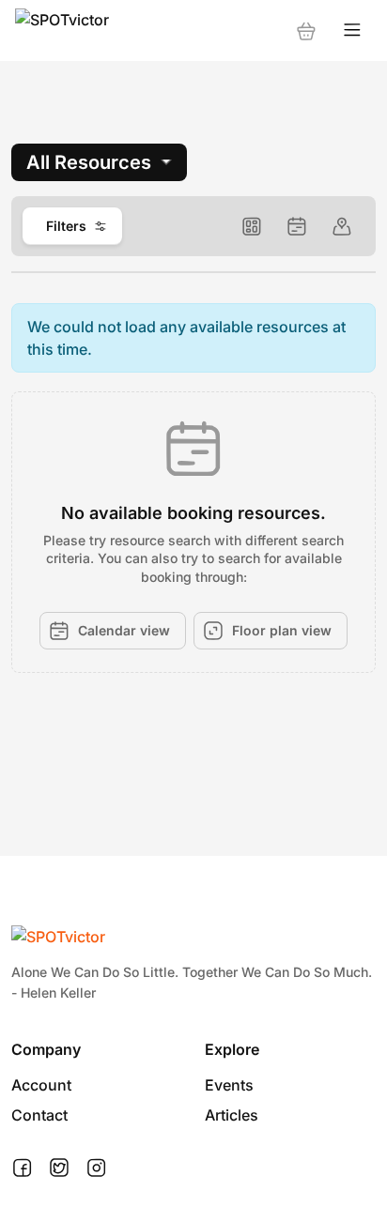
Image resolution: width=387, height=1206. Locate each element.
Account (41, 1085)
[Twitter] (59, 1168)
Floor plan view (282, 630)
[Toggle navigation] (352, 30)
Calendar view (124, 630)
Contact (39, 1115)
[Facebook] (22, 1168)
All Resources (88, 162)
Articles (231, 1115)
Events (229, 1085)
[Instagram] (96, 1168)
